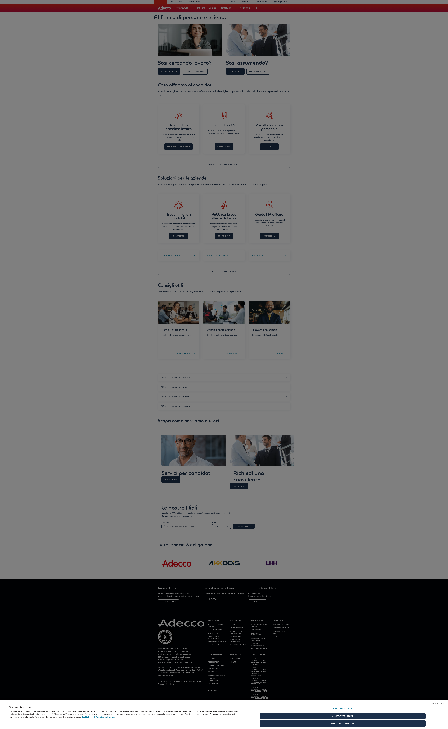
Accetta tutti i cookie (342, 716)
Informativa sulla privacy (104, 717)
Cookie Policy (88, 717)
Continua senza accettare (438, 703)
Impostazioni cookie (342, 709)
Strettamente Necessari (342, 723)
